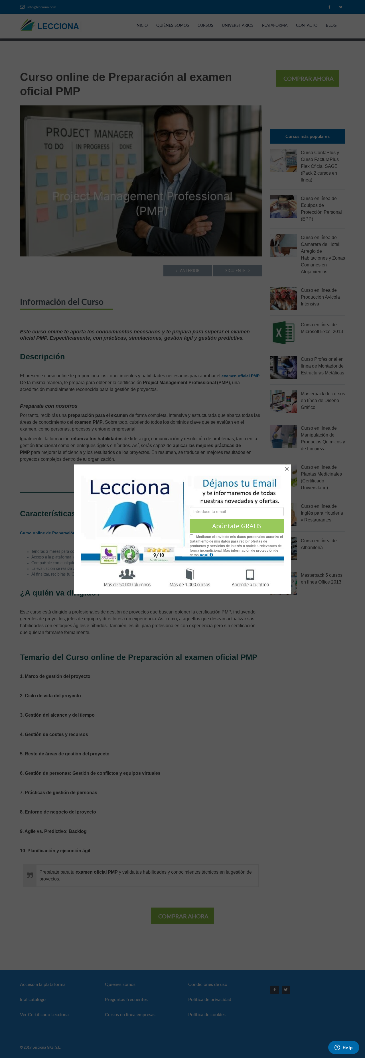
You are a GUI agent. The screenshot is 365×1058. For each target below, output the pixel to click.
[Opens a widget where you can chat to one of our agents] (343, 1048)
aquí (205, 555)
